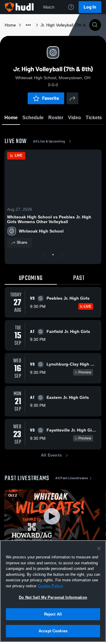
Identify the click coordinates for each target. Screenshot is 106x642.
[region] (53, 591)
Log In (90, 7)
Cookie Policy (50, 586)
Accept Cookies (53, 631)
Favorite (50, 98)
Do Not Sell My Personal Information (53, 597)
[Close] (98, 548)
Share (22, 242)
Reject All (53, 614)
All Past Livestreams (71, 478)
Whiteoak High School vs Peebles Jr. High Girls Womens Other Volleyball (49, 219)
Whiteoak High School (41, 231)
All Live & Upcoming (49, 141)
